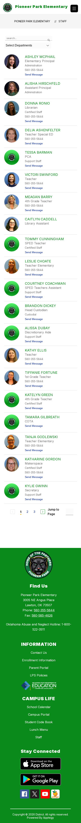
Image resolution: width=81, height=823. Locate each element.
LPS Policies (38, 675)
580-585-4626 (42, 615)
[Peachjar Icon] (55, 797)
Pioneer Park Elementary (32, 21)
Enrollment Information (38, 660)
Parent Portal (38, 668)
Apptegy (48, 817)
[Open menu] (74, 8)
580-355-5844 (44, 610)
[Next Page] (42, 511)
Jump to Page (53, 512)
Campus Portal (38, 714)
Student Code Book (39, 722)
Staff (63, 21)
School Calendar (39, 707)
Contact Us (39, 653)
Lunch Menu (39, 729)
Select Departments (19, 45)
